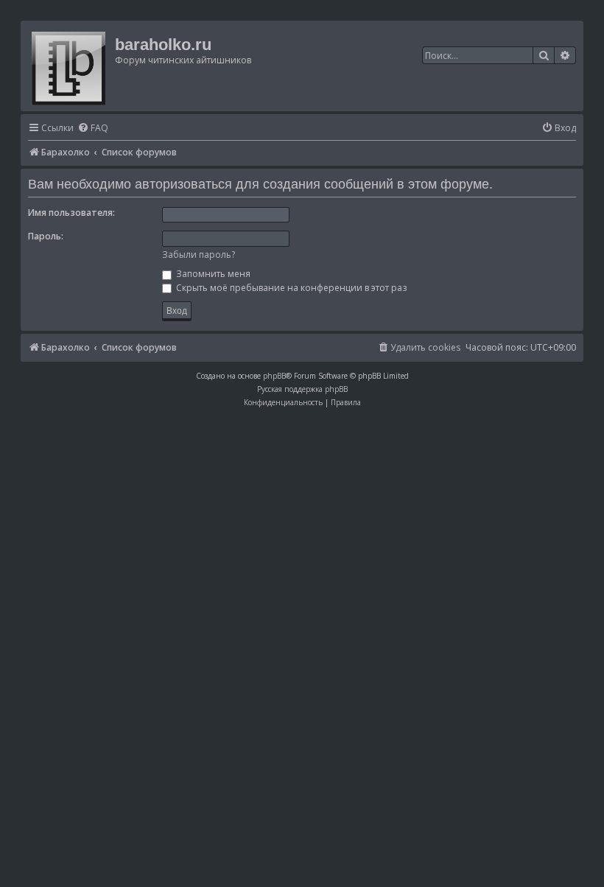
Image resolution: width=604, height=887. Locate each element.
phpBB (274, 376)
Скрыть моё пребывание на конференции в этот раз (290, 287)
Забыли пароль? (198, 254)
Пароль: (45, 236)
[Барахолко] (69, 66)
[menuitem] (92, 129)
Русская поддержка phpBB (302, 389)
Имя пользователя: (71, 212)
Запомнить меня (212, 273)
